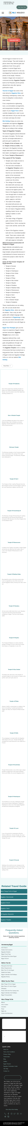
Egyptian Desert (5, 902)
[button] (7, 365)
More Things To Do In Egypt (9, 891)
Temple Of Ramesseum (14, 542)
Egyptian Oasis (5, 908)
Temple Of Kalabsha (14, 383)
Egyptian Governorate (7, 897)
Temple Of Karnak (14, 860)
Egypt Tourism (10, 46)
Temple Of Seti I (14, 479)
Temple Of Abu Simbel (14, 669)
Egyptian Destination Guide (10, 1066)
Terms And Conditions (9, 1051)
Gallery (5, 1061)
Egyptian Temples (6, 919)
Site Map (5, 1068)
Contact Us (6, 1071)
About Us (5, 1049)
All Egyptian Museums (7, 914)
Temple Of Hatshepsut (14, 796)
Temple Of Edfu (14, 733)
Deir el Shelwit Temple (14, 415)
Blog (4, 1059)
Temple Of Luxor (14, 828)
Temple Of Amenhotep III (14, 510)
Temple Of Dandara (14, 606)
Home (4, 46)
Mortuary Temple (14, 447)
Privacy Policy (7, 1054)
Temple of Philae (14, 701)
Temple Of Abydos (14, 637)
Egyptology (18, 46)
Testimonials (6, 1056)
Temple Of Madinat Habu (14, 574)
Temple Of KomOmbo (14, 764)
